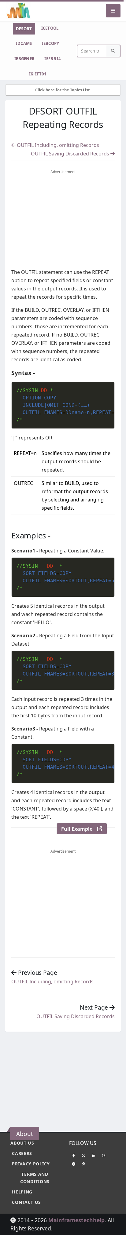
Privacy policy (31, 1164)
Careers (22, 1153)
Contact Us (26, 1202)
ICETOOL (50, 28)
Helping (22, 1192)
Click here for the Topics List (63, 90)
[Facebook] (73, 1155)
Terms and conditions (35, 1177)
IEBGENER (24, 58)
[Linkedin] (93, 1155)
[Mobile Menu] (113, 10)
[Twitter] (83, 1155)
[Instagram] (103, 1155)
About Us (22, 1143)
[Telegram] (73, 1164)
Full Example (79, 828)
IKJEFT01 (37, 74)
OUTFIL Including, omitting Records (57, 145)
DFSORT (24, 28)
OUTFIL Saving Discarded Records (70, 153)
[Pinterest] (83, 1164)
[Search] (113, 51)
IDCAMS (24, 43)
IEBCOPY (50, 43)
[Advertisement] (63, 220)
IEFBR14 (52, 58)
